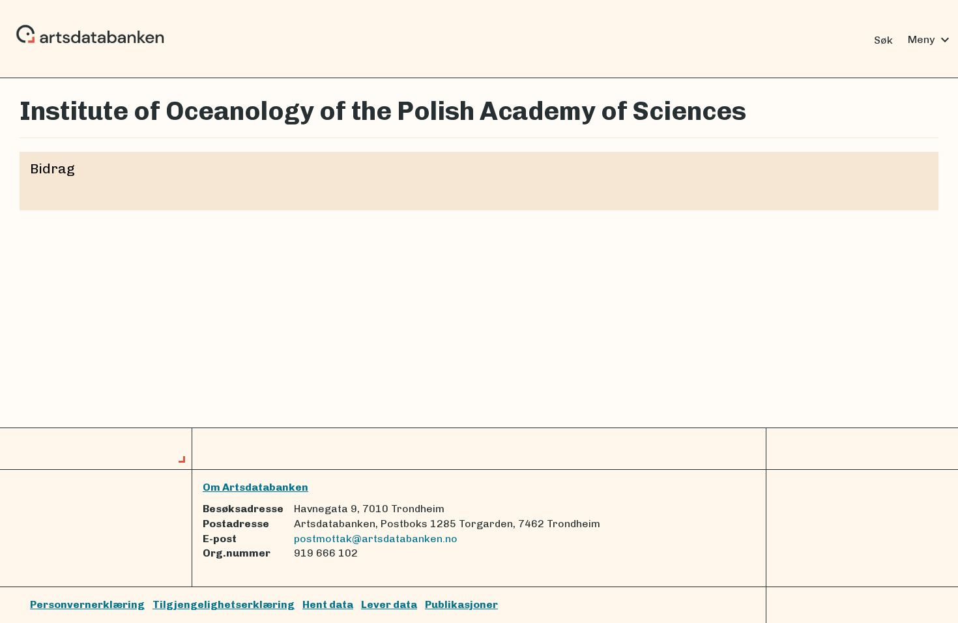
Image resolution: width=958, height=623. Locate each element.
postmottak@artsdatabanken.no (375, 538)
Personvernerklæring (87, 604)
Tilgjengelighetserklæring (223, 604)
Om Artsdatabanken (255, 487)
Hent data (327, 604)
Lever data (389, 604)
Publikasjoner (461, 604)
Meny (930, 40)
